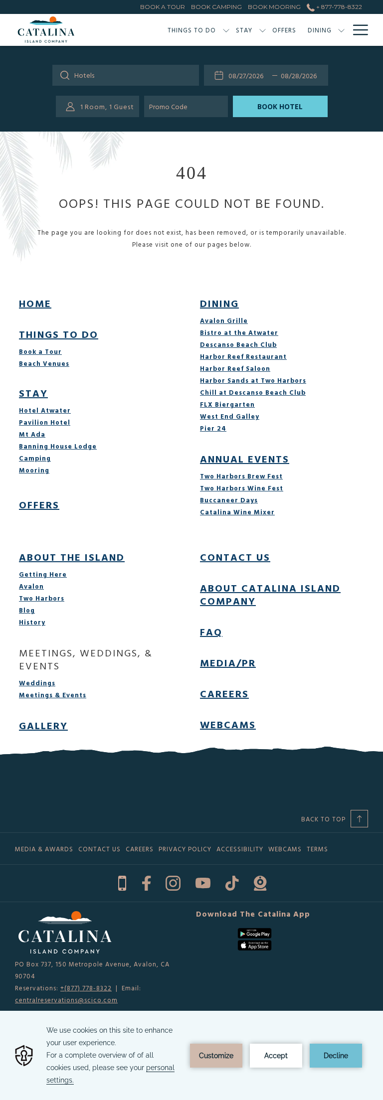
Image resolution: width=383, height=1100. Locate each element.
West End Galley (229, 416)
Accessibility (239, 849)
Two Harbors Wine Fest (241, 488)
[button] (248, 75)
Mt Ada (32, 434)
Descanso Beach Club (238, 344)
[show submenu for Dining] (341, 30)
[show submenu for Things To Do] (226, 30)
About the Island (72, 556)
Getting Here (43, 574)
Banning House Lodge (58, 446)
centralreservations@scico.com (66, 1000)
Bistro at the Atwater (239, 332)
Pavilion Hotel (44, 422)
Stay (33, 392)
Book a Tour (40, 351)
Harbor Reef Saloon (235, 368)
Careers (224, 693)
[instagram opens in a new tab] (173, 882)
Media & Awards (44, 849)
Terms (317, 849)
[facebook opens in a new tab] (146, 882)
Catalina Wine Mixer (237, 512)
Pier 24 (213, 428)
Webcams (228, 724)
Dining (219, 303)
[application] (191, 1055)
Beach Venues (44, 363)
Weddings (37, 683)
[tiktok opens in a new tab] (232, 882)
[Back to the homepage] (46, 30)
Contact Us (235, 556)
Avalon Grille (224, 320)
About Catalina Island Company (270, 594)
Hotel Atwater (45, 410)
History (32, 622)
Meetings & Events (52, 695)
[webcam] (260, 882)
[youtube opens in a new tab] (203, 882)
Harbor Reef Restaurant (243, 356)
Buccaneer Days (229, 500)
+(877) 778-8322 (86, 988)
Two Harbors (41, 598)
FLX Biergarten (227, 404)
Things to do (58, 333)
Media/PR (228, 662)
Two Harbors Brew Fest (241, 476)
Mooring (34, 470)
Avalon (31, 586)
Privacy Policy (185, 849)
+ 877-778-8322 (338, 6)
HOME (35, 303)
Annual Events (244, 458)
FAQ (211, 631)
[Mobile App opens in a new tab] (122, 882)
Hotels (84, 75)
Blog (27, 610)
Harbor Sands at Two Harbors (253, 380)
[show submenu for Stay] (262, 30)
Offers (39, 504)
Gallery (43, 725)
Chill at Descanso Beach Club (253, 392)
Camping (35, 458)
